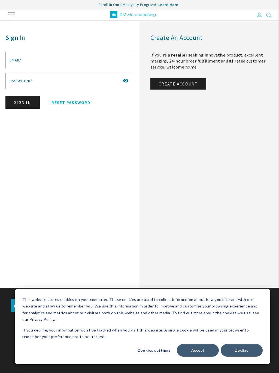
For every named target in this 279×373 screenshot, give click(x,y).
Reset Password (70, 102)
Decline (242, 350)
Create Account (178, 84)
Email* (16, 60)
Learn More (168, 4)
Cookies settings (154, 350)
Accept (198, 350)
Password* (21, 80)
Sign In (22, 102)
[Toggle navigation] (11, 14)
